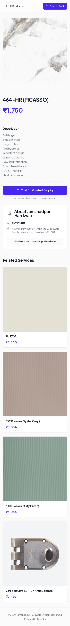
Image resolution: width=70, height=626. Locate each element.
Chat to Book (57, 6)
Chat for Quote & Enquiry (37, 190)
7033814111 (18, 223)
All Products (16, 6)
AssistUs (41, 619)
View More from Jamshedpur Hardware (35, 241)
